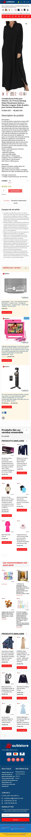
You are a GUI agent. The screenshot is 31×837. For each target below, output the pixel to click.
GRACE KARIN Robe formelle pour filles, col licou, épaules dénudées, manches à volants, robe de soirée (23, 721)
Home (3, 5)
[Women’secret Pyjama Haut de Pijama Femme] (23, 678)
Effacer (9, 182)
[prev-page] (3, 413)
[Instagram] (13, 759)
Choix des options (19, 16)
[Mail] (18, 759)
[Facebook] (9, 759)
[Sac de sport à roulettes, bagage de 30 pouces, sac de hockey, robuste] (8, 709)
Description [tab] (7, 200)
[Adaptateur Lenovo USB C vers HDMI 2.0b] (28, 10)
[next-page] (5, 413)
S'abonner (15, 819)
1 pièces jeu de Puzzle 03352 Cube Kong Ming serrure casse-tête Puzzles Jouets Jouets (8, 614)
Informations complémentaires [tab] (18, 200)
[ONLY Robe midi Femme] (8, 526)
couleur (4, 181)
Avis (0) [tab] (15, 203)
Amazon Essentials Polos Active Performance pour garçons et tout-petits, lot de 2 (23, 501)
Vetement (7, 5)
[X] (22, 759)
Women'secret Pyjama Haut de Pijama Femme (23, 688)
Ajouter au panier (3, 16)
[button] (21, 2)
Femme (12, 5)
